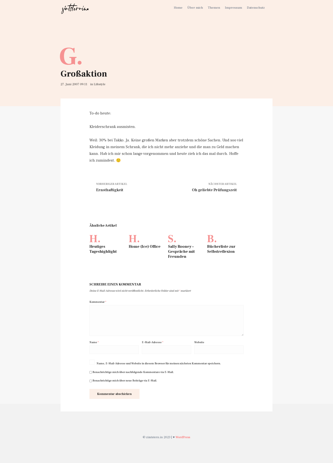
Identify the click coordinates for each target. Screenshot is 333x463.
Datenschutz (256, 8)
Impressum (233, 8)
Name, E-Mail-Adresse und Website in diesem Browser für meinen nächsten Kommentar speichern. (159, 363)
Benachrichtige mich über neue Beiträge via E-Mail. (124, 380)
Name (94, 342)
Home (178, 8)
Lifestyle (99, 84)
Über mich (195, 8)
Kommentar (97, 302)
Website (199, 342)
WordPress (183, 437)
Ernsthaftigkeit (109, 190)
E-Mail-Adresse (152, 342)
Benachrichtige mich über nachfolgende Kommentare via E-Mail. (133, 372)
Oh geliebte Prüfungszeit (214, 190)
